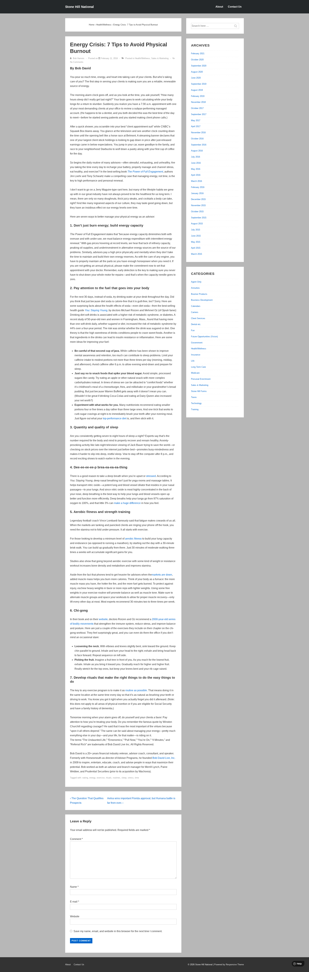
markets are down (162, 574)
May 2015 (195, 242)
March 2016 (196, 181)
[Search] (237, 26)
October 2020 (197, 59)
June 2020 (196, 78)
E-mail (73, 901)
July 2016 (195, 157)
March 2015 (196, 254)
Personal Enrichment (201, 379)
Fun (193, 330)
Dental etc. (196, 324)
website (103, 619)
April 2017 (195, 126)
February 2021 (197, 53)
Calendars (195, 306)
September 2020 (198, 66)
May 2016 (195, 169)
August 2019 (197, 90)
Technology (196, 403)
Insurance (195, 354)
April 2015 (195, 248)
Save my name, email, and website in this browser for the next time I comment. (118, 931)
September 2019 (198, 84)
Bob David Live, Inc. (163, 758)
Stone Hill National (79, 7)
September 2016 (198, 145)
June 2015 (196, 236)
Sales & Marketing (160, 58)
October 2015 (197, 211)
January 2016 (197, 193)
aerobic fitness (133, 538)
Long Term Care (198, 367)
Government (196, 342)
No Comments (76, 62)
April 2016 (195, 175)
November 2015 (198, 205)
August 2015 (197, 223)
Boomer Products (199, 294)
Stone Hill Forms (199, 391)
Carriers (194, 312)
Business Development (202, 300)
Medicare (195, 373)
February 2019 (197, 96)
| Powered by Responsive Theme (228, 964)
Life (192, 361)
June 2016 (196, 163)
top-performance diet (114, 418)
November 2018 (198, 102)
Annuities (195, 288)
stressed (151, 476)
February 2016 (197, 187)
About (219, 6)
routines (116, 778)
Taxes (194, 397)
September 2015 (198, 217)
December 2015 (198, 199)
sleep (124, 778)
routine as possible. (136, 690)
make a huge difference (127, 503)
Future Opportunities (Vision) (204, 336)
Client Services (198, 318)
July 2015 (195, 229)
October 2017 (197, 108)
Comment (76, 839)
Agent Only (196, 282)
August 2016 (197, 150)
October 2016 (197, 138)
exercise (101, 778)
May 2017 (195, 120)
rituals (109, 778)
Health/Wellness (142, 58)
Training (194, 409)
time (137, 778)
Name (73, 886)
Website (74, 916)
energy (92, 778)
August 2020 (197, 72)
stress (131, 778)
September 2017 (198, 114)
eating (85, 778)
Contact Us (235, 6)
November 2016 (198, 132)
